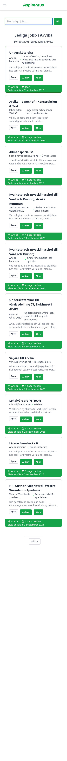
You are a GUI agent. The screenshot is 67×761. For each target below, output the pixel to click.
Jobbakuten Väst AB (15, 111)
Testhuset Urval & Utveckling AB (18, 209)
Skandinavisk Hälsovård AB (24, 155)
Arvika (14, 86)
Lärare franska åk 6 (23, 443)
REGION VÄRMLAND (15, 316)
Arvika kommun (14, 59)
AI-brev (25, 77)
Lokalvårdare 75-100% (25, 401)
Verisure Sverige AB (20, 361)
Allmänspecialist (21, 152)
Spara (13, 77)
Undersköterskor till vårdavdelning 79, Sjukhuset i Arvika (30, 304)
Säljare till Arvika (21, 358)
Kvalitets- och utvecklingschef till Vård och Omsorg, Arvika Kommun (33, 199)
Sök (58, 21)
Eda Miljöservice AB (20, 404)
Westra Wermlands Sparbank (19, 496)
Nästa (34, 541)
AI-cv (38, 77)
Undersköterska (21, 52)
